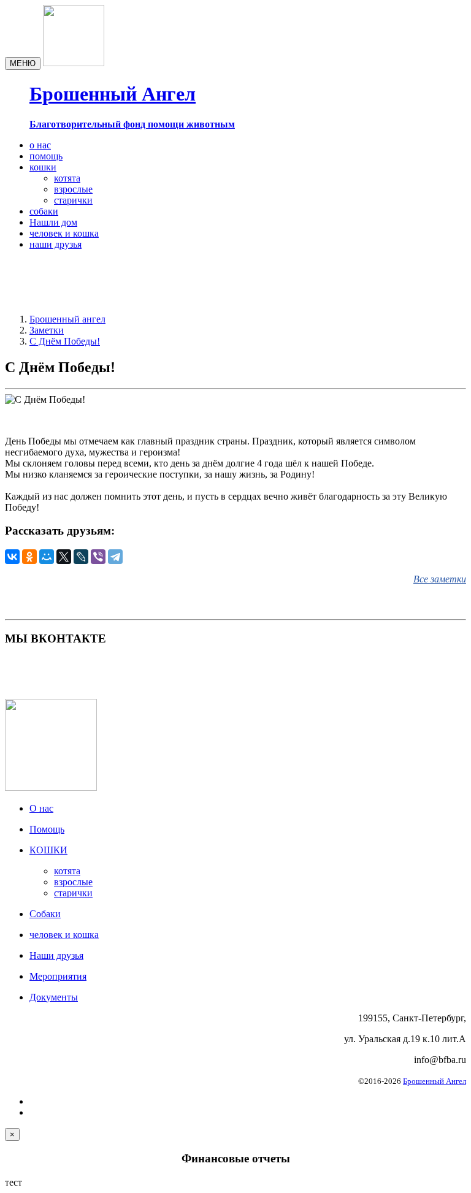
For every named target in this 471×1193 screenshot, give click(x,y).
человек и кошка (64, 233)
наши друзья (55, 244)
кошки (42, 167)
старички (73, 200)
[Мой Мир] (46, 556)
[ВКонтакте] (12, 556)
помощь (46, 156)
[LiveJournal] (81, 556)
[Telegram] (115, 556)
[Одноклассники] (29, 556)
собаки (43, 211)
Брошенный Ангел (434, 1081)
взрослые (73, 189)
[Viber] (98, 556)
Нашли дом (53, 222)
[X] (63, 556)
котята (67, 178)
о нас (40, 145)
